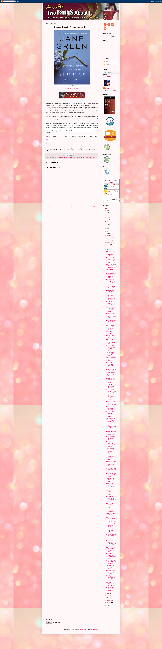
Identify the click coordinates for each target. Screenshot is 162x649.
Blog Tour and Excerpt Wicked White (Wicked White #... (110, 341)
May (108, 593)
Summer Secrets (92, 157)
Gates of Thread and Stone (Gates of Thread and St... (111, 286)
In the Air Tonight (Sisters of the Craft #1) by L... (111, 589)
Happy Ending (109, 192)
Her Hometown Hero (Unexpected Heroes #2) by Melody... (111, 309)
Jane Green (75, 157)
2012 (106, 610)
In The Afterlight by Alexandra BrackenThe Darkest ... (111, 275)
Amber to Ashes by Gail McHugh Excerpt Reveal (111, 525)
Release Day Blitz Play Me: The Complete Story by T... (110, 457)
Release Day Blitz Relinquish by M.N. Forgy (110, 408)
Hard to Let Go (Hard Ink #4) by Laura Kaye (111, 291)
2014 (106, 605)
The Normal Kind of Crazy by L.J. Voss (111, 567)
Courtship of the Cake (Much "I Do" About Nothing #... (110, 578)
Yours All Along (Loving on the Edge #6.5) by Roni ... (110, 450)
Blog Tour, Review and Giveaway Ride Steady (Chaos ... (110, 253)
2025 (106, 210)
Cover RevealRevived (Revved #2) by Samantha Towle (111, 519)
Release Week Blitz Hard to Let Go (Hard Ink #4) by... (110, 260)
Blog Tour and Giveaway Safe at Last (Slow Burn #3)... (111, 427)
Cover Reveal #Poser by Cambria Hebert (111, 359)
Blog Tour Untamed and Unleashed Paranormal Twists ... (111, 536)
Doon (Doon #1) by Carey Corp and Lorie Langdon (111, 370)
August (108, 244)
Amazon (75, 89)
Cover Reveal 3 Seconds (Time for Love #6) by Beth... (111, 327)
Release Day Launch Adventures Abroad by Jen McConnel (111, 463)
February (109, 600)
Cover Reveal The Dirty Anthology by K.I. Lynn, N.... (111, 348)
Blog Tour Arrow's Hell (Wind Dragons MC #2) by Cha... (111, 444)
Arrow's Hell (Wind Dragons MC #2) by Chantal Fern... (111, 469)
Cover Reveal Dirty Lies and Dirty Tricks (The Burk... (111, 414)
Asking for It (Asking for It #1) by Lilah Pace (111, 583)
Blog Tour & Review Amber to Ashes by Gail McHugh (111, 403)
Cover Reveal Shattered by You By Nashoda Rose (111, 530)
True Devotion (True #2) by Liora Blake (111, 386)
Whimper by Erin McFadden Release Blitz (111, 480)
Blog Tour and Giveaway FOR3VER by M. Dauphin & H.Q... (111, 543)
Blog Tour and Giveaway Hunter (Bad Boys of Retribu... (111, 486)
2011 (106, 612)
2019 (106, 224)
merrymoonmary (84, 629)
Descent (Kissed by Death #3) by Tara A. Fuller (111, 572)
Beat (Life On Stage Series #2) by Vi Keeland (111, 474)
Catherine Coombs (68, 157)
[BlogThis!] (68, 155)
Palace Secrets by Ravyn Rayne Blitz (110, 438)
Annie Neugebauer (111, 186)
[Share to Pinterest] (72, 155)
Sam (87, 157)
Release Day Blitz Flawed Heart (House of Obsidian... (110, 380)
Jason (79, 157)
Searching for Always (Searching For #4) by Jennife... (110, 297)
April (108, 595)
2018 (106, 226)
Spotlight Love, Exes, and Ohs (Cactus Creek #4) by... (111, 499)
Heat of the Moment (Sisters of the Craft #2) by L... (111, 266)
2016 (106, 231)
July (108, 247)
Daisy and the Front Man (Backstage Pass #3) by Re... (111, 433)
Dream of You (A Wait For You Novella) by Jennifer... (110, 365)
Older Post (95, 207)
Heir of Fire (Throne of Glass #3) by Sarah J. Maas (111, 281)
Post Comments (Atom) (57, 209)
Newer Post (48, 207)
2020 (106, 222)
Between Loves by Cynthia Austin (110, 336)
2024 (106, 212)
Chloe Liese (110, 194)
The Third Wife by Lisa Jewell (110, 375)
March (108, 598)
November (109, 238)
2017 (106, 229)
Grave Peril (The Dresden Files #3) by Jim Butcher (111, 391)
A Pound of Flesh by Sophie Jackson (111, 510)
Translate (109, 76)
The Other (109, 185)
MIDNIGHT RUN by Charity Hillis (111, 514)
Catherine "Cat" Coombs (58, 157)
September (109, 242)
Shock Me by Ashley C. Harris (111, 332)
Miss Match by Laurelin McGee (110, 270)
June (108, 249)
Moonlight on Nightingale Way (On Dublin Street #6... (111, 556)
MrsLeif (107, 88)
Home (72, 207)
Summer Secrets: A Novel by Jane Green (111, 354)
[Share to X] (69, 155)
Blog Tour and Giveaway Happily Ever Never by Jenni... (111, 505)
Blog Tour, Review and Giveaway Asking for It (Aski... (110, 549)
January (109, 602)
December (109, 235)
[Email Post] (63, 155)
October (109, 240)
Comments (108, 64)
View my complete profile (109, 90)
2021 (106, 219)
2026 (106, 208)
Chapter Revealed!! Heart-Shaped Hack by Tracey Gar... (111, 420)
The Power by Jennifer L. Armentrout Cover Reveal (111, 492)
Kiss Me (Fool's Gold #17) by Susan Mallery (110, 303)
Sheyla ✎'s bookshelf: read (111, 181)
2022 (106, 217)
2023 (106, 215)
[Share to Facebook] (71, 155)
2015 (106, 233)
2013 (106, 607)
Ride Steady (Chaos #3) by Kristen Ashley (111, 321)
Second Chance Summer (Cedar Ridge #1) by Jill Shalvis (111, 316)
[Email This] (66, 155)
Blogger (96, 629)
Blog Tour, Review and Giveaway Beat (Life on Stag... (110, 397)
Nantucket (83, 157)
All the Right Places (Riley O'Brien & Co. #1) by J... (111, 562)
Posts (106, 61)
